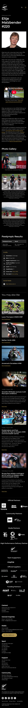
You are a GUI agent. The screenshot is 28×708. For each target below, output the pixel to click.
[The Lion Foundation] (14, 590)
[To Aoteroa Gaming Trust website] (10, 595)
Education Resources (6, 675)
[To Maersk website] (4, 576)
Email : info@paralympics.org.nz (9, 620)
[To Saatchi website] (23, 570)
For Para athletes (6, 646)
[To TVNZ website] (13, 534)
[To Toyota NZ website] (3, 506)
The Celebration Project (7, 678)
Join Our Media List (8, 635)
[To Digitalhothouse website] (23, 576)
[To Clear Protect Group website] (9, 581)
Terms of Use (5, 701)
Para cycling (15, 274)
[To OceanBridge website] (14, 576)
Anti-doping (4, 649)
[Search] (22, 7)
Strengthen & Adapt (6, 652)
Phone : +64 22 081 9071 (7, 631)
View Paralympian (6, 319)
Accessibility (20, 701)
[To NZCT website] (5, 590)
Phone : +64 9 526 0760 (7, 619)
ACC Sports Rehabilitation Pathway (10, 676)
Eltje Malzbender (10, 284)
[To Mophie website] (10, 562)
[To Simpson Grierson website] (4, 570)
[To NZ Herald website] (5, 534)
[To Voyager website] (18, 581)
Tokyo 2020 (15, 271)
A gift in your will (6, 666)
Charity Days (5, 679)
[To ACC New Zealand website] (9, 519)
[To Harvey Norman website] (14, 506)
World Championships (15, 141)
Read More (4, 406)
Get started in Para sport (7, 643)
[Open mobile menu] (25, 7)
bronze (22, 132)
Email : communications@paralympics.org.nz (12, 629)
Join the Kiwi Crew (6, 660)
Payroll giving (5, 664)
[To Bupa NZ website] (24, 506)
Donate (3, 661)
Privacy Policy (12, 701)
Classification (5, 645)
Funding (4, 651)
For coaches (4, 648)
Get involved (4, 663)
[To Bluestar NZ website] (14, 570)
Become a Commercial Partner (9, 667)
